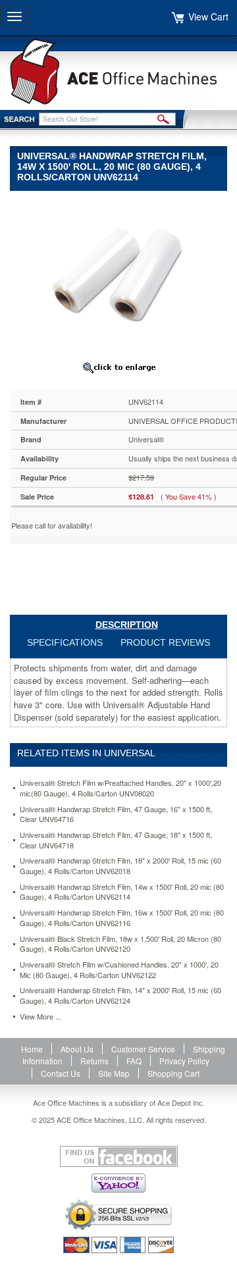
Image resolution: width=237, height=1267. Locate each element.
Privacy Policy (184, 1060)
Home (32, 1048)
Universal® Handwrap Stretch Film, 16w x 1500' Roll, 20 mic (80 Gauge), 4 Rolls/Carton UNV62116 (122, 918)
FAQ (134, 1060)
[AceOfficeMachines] (118, 71)
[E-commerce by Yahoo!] (118, 1183)
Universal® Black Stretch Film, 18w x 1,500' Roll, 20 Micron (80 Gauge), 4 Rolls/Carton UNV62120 (120, 944)
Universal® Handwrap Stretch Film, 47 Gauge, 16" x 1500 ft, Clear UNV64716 (116, 814)
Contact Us (60, 1073)
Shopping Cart (173, 1073)
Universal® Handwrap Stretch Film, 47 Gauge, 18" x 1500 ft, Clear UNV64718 (116, 840)
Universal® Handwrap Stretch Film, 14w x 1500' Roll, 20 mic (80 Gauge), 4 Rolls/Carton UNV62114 (122, 892)
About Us (77, 1048)
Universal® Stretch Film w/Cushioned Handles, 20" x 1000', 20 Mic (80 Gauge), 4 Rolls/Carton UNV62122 (119, 970)
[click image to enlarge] (118, 367)
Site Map (114, 1073)
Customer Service (143, 1048)
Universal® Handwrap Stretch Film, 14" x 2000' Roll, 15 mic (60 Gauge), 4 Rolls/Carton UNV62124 (120, 995)
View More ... (40, 1016)
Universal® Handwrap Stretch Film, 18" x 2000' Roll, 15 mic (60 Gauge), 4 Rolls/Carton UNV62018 (120, 866)
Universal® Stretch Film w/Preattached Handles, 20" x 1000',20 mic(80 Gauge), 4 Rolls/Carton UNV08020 (120, 788)
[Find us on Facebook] (118, 1156)
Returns (94, 1060)
